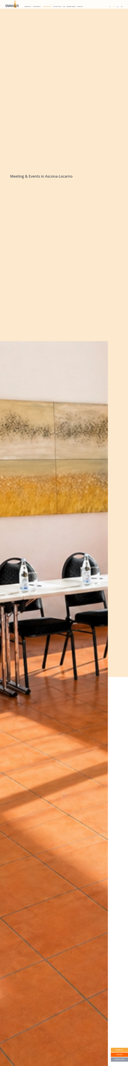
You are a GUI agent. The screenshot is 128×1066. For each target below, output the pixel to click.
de (113, 6)
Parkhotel (27, 6)
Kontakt (80, 6)
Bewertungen (71, 6)
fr (117, 6)
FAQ (64, 6)
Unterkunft (37, 6)
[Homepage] (12, 4)
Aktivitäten (57, 6)
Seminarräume (47, 6)
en (121, 6)
